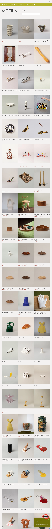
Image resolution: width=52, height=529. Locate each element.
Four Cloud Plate (6, 288)
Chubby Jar (4, 264)
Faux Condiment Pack (39, 459)
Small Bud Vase (38, 164)
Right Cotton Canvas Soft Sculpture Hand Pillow (40, 313)
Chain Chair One (22, 214)
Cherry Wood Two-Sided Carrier (41, 239)
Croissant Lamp (21, 337)
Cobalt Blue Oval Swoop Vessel (25, 312)
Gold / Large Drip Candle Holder (41, 409)
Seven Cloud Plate (22, 288)
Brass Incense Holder (39, 139)
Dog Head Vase (37, 361)
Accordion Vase (5, 40)
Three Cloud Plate (38, 264)
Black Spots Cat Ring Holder (24, 90)
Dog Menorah (5, 385)
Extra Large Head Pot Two (24, 435)
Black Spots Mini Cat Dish (8, 115)
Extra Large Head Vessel (39, 435)
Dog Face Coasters (22, 361)
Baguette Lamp (37, 65)
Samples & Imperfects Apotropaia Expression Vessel (41, 41)
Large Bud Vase (21, 164)
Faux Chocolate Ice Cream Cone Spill (25, 460)
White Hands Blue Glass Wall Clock (8, 140)
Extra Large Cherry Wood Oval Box (42, 214)
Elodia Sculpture (6, 435)
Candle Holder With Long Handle (9, 189)
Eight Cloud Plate (38, 288)
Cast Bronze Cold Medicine (24, 189)
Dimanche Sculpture (39, 337)
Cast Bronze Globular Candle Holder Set (40, 189)
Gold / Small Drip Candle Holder (25, 409)
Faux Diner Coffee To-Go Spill (24, 484)
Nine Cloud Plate (6, 312)
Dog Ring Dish (37, 385)
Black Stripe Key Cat (23, 115)
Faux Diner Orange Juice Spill (41, 484)
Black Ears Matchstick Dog (8, 90)
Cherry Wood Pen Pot (7, 239)
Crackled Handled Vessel (8, 337)
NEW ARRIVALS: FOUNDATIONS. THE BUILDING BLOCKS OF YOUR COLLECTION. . (19, 4)
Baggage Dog (21, 65)
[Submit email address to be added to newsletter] (48, 521)
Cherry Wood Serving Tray (24, 239)
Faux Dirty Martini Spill (7, 509)
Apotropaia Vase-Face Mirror (8, 65)
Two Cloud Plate (22, 264)
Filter (25, 14)
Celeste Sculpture (6, 214)
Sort (30, 14)
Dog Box (4, 361)
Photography (36, 14)
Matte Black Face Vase (7, 459)
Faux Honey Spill (22, 509)
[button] (2, 1)
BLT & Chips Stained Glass (40, 115)
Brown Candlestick (6, 164)
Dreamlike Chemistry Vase (8, 409)
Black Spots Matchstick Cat (40, 90)
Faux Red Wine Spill (39, 509)
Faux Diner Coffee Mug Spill (8, 484)
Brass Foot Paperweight (23, 139)
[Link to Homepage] (9, 10)
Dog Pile (20, 385)
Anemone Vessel (22, 40)
